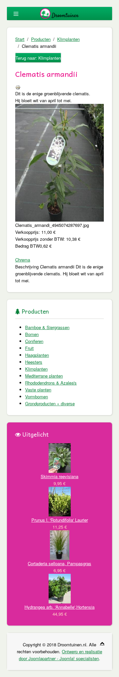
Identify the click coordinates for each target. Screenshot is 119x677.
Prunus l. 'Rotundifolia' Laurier (59, 520)
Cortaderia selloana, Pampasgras (59, 563)
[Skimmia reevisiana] (60, 457)
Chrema (22, 260)
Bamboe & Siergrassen (47, 327)
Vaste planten (38, 389)
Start (19, 39)
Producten (41, 39)
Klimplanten (68, 39)
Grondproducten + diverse (50, 403)
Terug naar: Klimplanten (38, 58)
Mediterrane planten (44, 376)
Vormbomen (36, 396)
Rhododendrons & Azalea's (51, 383)
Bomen (32, 334)
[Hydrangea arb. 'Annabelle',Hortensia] (60, 588)
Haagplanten (37, 355)
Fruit (29, 348)
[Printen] (17, 86)
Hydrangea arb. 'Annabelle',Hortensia (59, 607)
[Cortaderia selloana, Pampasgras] (59, 544)
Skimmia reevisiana (59, 476)
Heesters (33, 362)
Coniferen (34, 341)
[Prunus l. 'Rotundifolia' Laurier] (60, 501)
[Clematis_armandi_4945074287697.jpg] (59, 162)
